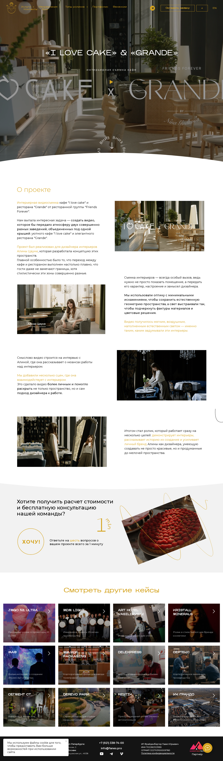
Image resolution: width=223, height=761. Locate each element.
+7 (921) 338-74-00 (111, 742)
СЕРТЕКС (181, 652)
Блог (45, 9)
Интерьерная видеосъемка (38, 202)
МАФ (12, 652)
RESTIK (125, 694)
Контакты (30, 9)
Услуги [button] (26, 7)
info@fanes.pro (111, 748)
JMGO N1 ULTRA (23, 610)
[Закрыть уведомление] (66, 741)
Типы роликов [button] (75, 7)
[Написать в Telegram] (152, 8)
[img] (102, 754)
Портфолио (100, 7)
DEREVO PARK (76, 694)
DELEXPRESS (129, 652)
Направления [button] (48, 7)
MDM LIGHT (74, 610)
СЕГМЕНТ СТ (19, 694)
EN (214, 8)
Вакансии (120, 7)
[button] (178, 8)
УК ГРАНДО (183, 694)
